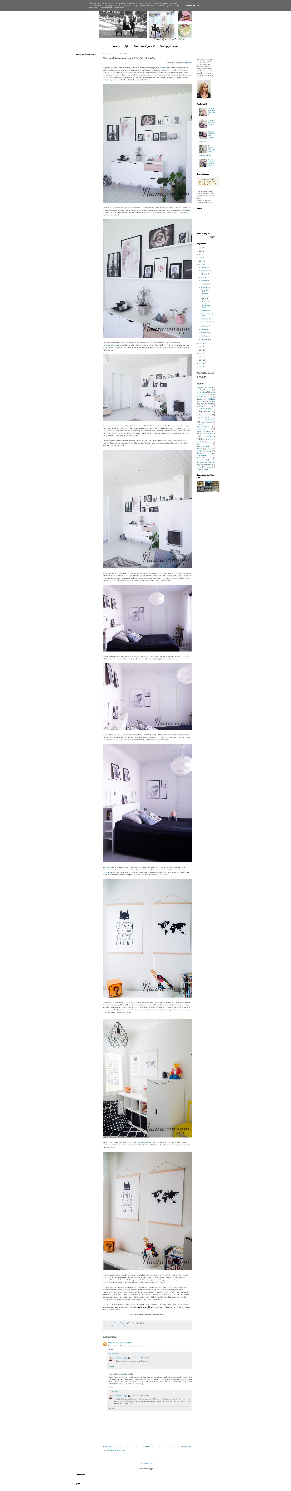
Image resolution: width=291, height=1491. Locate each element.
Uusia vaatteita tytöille (208, 322)
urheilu (212, 460)
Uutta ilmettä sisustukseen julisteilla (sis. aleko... (206, 305)
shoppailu (200, 453)
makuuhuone (201, 420)
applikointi (200, 388)
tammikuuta (205, 339)
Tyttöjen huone (108, 867)
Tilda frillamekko (206, 311)
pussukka (200, 442)
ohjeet (208, 431)
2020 (201, 261)
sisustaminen (118, 1326)
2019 (201, 264)
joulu (213, 392)
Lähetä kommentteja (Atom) (116, 1450)
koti (112, 1326)
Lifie (199, 414)
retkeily (208, 451)
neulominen (201, 429)
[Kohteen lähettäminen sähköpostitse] (134, 1323)
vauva (212, 462)
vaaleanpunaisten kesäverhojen (114, 345)
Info (127, 46)
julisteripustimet (143, 1142)
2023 (201, 251)
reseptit (199, 451)
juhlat (203, 395)
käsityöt (211, 401)
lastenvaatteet (204, 408)
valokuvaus (203, 462)
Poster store (187, 63)
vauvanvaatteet (206, 465)
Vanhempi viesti (186, 1446)
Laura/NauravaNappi (120, 1358)
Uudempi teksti (108, 1446)
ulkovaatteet (201, 460)
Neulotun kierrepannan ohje (211, 122)
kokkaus (211, 399)
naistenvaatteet (203, 427)
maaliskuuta (205, 333)
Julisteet (185, 210)
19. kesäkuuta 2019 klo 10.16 (122, 1343)
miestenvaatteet (206, 422)
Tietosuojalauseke (146, 1463)
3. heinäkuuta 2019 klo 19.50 (140, 1396)
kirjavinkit (209, 397)
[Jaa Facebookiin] (141, 1323)
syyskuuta (204, 277)
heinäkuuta (204, 284)
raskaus (199, 449)
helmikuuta (204, 336)
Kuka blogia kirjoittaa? (144, 46)
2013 (201, 360)
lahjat (202, 404)
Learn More (190, 5)
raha (198, 444)
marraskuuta (205, 271)
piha (203, 439)
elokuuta (204, 281)
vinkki (199, 467)
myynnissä (200, 424)
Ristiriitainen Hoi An (207, 319)
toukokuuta (205, 326)
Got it (199, 5)
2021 (201, 258)
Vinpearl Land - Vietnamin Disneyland (205, 292)
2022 (201, 254)
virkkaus (209, 467)
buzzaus (208, 390)
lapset (210, 404)
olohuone (199, 433)
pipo (209, 439)
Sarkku (110, 1343)
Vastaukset (114, 1354)
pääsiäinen (209, 442)
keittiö (201, 397)
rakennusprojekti (203, 446)
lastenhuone (201, 406)
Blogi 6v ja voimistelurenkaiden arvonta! (211, 163)
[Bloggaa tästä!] (137, 1323)
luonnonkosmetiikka (203, 417)
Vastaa (110, 1349)
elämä (204, 392)
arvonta (199, 390)
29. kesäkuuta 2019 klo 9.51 (124, 1374)
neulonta (199, 431)
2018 (201, 343)
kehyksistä (157, 345)
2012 (201, 363)
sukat (198, 458)
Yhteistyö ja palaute (169, 46)
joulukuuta (204, 267)
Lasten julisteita (108, 872)
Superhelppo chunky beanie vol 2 (211, 111)
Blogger (150, 1469)
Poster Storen (165, 68)
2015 (201, 353)
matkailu (211, 420)
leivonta (207, 412)
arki (210, 388)
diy (198, 392)
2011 (201, 367)
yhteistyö (125, 1326)
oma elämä (210, 433)
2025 (201, 248)
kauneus (212, 394)
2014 (201, 357)
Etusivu (116, 46)
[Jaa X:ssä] (139, 1323)
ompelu (211, 436)
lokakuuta (204, 274)
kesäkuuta (204, 287)
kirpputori (200, 399)
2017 (201, 347)
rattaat (209, 449)
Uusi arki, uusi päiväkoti (205, 298)
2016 (201, 350)
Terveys (209, 458)
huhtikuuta (204, 329)
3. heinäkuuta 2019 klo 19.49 (140, 1358)
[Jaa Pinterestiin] (143, 1323)
